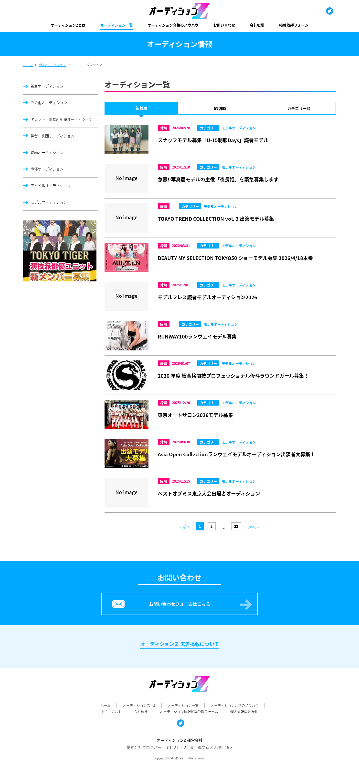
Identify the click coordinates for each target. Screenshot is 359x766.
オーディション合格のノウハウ (173, 25)
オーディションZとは (68, 25)
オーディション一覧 (116, 25)
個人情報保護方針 (244, 711)
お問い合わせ (224, 25)
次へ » (253, 527)
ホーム (105, 705)
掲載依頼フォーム (293, 25)
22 (236, 526)
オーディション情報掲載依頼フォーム (189, 711)
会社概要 (257, 25)
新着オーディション (47, 86)
